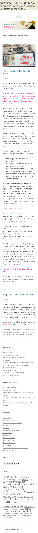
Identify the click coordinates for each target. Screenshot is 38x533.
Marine (5, 390)
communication (17, 481)
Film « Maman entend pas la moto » (16, 72)
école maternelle (7, 517)
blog (21, 480)
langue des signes (25, 497)
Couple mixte (7, 425)
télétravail (12, 516)
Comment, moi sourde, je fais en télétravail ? (16, 365)
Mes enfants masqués (9, 368)
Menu (19, 17)
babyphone (15, 479)
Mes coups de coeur (9, 440)
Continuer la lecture (20, 325)
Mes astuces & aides (18, 332)
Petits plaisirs (7, 445)
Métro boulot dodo (9, 443)
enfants (23, 489)
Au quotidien (7, 418)
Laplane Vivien (7, 393)
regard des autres (10, 509)
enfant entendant (11, 489)
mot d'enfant (6, 504)
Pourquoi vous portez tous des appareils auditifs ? (18, 363)
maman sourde (13, 502)
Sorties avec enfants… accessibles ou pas (15, 448)
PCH (29, 507)
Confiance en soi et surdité (11, 355)
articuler (6, 479)
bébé (25, 479)
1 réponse (6, 299)
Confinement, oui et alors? (11, 375)
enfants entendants (14, 491)
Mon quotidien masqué (10, 370)
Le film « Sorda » (8, 353)
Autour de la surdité (28, 276)
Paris (26, 506)
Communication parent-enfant (12, 423)
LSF (32, 499)
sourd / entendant (12, 511)
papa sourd (13, 504)
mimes (26, 502)
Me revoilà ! (6, 360)
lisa (25, 499)
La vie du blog (7, 435)
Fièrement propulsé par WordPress (13, 529)
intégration (19, 335)
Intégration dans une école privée (19, 294)
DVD (17, 487)
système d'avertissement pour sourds (14, 514)
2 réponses (6, 78)
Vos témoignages (8, 450)
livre (28, 499)
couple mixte (9, 486)
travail (29, 513)
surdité (26, 511)
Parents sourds (13, 506)
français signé (30, 492)
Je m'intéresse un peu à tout (11, 430)
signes (28, 508)
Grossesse (6, 428)
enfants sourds (23, 279)
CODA (5, 481)
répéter (21, 508)
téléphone (6, 516)
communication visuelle (18, 484)
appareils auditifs (25, 477)
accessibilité (11, 477)
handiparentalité (12, 494)
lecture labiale (10, 499)
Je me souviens (7, 332)
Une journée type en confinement (13, 373)
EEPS (21, 487)
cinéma (15, 279)
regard (33, 507)
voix (18, 515)
